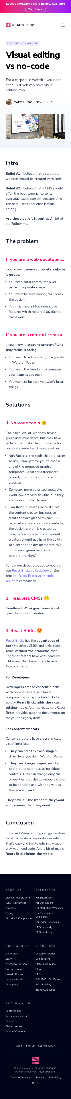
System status (46, 1045)
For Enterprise (44, 897)
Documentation (14, 969)
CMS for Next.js (44, 927)
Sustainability (43, 984)
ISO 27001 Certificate (48, 979)
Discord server (13, 1026)
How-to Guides (14, 974)
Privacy (40, 1077)
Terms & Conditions (21, 1077)
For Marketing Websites (49, 908)
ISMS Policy (54, 1077)
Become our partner (17, 1016)
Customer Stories (46, 953)
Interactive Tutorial (16, 964)
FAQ (38, 974)
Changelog (11, 984)
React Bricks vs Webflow (30, 570)
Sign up (30, 1045)
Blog (38, 969)
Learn (8, 959)
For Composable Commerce (45, 915)
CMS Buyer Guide (46, 964)
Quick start (11, 953)
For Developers (44, 903)
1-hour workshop (15, 979)
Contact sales (13, 1011)
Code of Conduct (15, 1031)
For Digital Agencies (47, 922)
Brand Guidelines (45, 989)
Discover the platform (18, 897)
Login (19, 1045)
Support (10, 1021)
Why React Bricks (15, 903)
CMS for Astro (44, 932)
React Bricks (15, 640)
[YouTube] (38, 1083)
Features (10, 908)
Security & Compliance (18, 918)
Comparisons (43, 959)
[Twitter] (33, 1083)
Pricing (9, 913)
